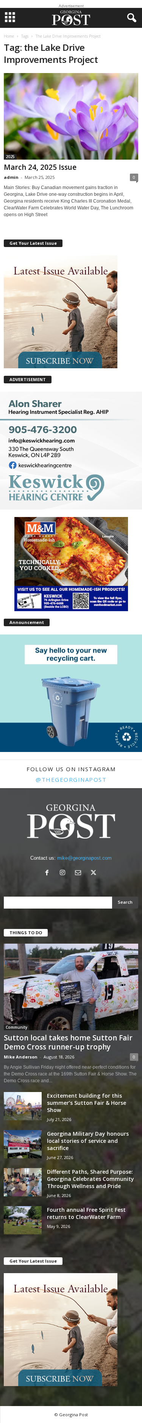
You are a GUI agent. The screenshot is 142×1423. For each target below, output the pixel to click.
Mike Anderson (20, 1057)
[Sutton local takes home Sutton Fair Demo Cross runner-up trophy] (71, 987)
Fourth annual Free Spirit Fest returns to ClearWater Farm (86, 1213)
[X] (94, 873)
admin (11, 177)
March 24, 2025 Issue (40, 167)
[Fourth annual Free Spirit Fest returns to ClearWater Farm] (23, 1220)
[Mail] (79, 873)
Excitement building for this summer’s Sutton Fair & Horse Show (86, 1102)
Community (16, 1027)
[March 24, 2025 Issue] (71, 116)
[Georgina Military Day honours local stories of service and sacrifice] (23, 1144)
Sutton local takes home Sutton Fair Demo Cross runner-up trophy (68, 1042)
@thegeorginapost (71, 779)
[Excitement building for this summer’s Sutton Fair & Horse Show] (23, 1106)
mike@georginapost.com (84, 858)
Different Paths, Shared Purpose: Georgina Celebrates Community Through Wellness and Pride (90, 1179)
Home (9, 36)
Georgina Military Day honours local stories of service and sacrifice (88, 1141)
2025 (10, 156)
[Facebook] (48, 873)
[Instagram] (64, 873)
